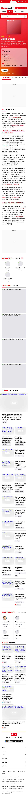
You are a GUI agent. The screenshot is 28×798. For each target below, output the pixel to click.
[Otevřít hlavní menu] (1, 1)
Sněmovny (15, 197)
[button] (9, 741)
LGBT (22, 208)
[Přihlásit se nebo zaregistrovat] (25, 1)
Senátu (4, 197)
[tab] (4, 11)
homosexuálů (19, 216)
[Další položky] (27, 14)
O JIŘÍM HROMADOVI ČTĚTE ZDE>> (13, 203)
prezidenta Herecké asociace (10, 184)
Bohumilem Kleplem (15, 117)
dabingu (5, 146)
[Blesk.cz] (13, 1)
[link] (7, 738)
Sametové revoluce (17, 125)
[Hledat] (25, 16)
